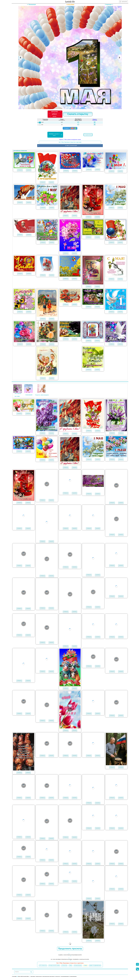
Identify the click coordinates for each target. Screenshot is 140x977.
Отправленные (88, 134)
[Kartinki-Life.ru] (70, 1)
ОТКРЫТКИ (64, 967)
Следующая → (109, 4)
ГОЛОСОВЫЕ (70, 4)
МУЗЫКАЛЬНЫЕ (78, 967)
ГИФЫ (70, 967)
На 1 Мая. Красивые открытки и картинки (70, 142)
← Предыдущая (31, 4)
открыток (43, 967)
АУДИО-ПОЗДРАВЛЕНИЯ (95, 967)
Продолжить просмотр (70, 950)
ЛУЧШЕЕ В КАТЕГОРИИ (54, 967)
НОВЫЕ (85, 967)
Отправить (66, 128)
